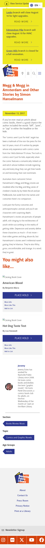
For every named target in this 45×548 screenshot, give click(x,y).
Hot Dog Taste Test (14, 326)
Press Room (22, 500)
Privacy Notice (22, 505)
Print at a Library (22, 511)
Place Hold (22, 295)
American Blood (13, 283)
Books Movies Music (15, 423)
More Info (8, 302)
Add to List (8, 308)
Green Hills (12, 50)
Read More (22, 21)
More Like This (9, 305)
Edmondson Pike (15, 30)
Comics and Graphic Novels (19, 437)
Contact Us (22, 495)
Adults (9, 451)
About (23, 490)
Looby (9, 12)
